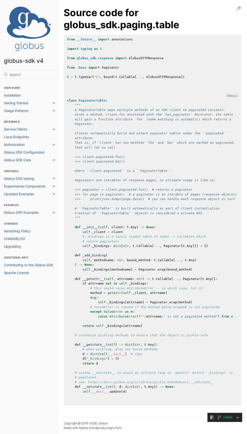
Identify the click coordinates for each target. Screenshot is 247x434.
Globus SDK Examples (21, 212)
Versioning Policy (17, 231)
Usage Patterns (16, 111)
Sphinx (83, 428)
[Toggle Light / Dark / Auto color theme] (238, 8)
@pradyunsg (103, 428)
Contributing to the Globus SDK (28, 265)
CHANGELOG (14, 239)
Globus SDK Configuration (24, 152)
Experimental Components (24, 186)
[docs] (232, 95)
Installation (12, 95)
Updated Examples (19, 194)
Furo (118, 428)
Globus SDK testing (19, 178)
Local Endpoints (16, 137)
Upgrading (12, 246)
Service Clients (15, 129)
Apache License (16, 273)
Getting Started (16, 103)
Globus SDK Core (17, 160)
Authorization (14, 145)
